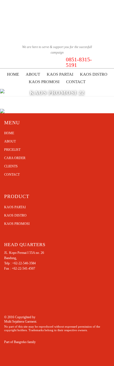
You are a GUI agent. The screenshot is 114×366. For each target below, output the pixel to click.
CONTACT (12, 175)
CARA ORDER (14, 158)
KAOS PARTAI (15, 207)
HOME (9, 133)
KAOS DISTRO (15, 215)
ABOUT (10, 141)
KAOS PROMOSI (17, 224)
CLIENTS (11, 166)
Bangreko (20, 342)
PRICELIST (12, 150)
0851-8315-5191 (79, 62)
